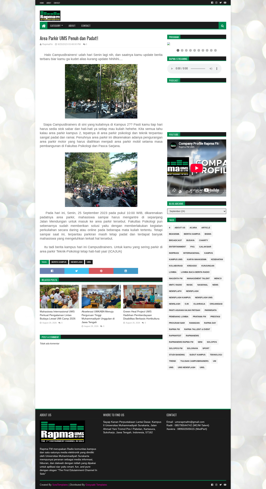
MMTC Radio (175, 284)
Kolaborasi (176, 265)
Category (55, 25)
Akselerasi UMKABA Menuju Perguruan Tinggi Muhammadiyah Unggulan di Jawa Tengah (98, 317)
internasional (191, 253)
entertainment (177, 246)
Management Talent (198, 278)
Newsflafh (175, 291)
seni (200, 342)
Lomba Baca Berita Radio (195, 272)
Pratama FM (199, 316)
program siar (177, 322)
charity (203, 240)
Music (190, 284)
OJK (187, 303)
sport (205, 348)
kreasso (192, 265)
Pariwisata (211, 310)
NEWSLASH (174, 303)
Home (42, 2)
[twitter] (220, 2)
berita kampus (59, 262)
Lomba (172, 272)
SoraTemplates (60, 484)
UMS (89, 262)
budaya (190, 240)
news (215, 284)
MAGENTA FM (175, 278)
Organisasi (216, 303)
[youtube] (224, 2)
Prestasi (215, 316)
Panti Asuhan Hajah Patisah (184, 310)
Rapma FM (174, 329)
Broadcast (175, 240)
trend (172, 361)
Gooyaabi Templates (96, 484)
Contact (57, 2)
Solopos (212, 342)
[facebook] (212, 2)
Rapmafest (175, 335)
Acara (193, 227)
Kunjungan (207, 265)
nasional (202, 284)
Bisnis (208, 234)
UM (214, 361)
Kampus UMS (175, 259)
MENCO (218, 278)
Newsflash (76, 262)
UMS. (202, 367)
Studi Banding (177, 354)
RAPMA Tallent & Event (197, 329)
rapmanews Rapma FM (181, 342)
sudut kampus (197, 354)
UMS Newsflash (186, 367)
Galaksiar (205, 246)
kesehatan (217, 259)
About (49, 2)
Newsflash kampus (180, 297)
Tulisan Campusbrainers (194, 361)
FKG (192, 246)
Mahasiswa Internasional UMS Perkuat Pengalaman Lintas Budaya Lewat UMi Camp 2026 (57, 315)
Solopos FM (175, 348)
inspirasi (174, 253)
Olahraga (199, 303)
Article (205, 227)
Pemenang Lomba (178, 316)
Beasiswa (174, 234)
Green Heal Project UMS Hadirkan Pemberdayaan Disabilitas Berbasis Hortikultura (141, 315)
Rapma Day (210, 322)
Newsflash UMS (203, 297)
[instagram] (216, 2)
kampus (208, 253)
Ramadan (194, 322)
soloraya (192, 348)
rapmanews (192, 335)
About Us (180, 227)
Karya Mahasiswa (196, 259)
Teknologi (216, 354)
